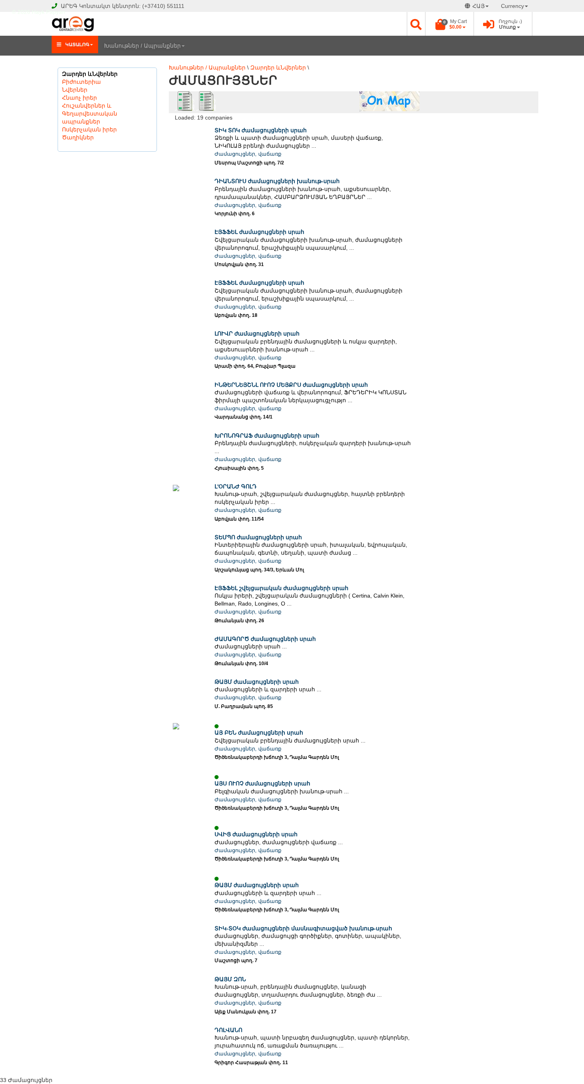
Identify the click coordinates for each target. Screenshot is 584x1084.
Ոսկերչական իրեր (89, 129)
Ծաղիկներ (78, 137)
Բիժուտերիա (81, 82)
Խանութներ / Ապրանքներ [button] (142, 45)
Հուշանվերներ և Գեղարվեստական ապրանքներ (89, 113)
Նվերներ (74, 90)
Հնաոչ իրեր (79, 98)
